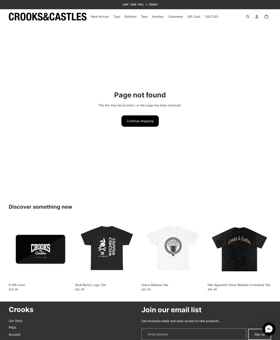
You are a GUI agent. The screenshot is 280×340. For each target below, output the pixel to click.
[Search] (247, 16)
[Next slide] (264, 249)
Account (15, 334)
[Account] (257, 16)
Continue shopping (140, 121)
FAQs (12, 328)
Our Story (16, 321)
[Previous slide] (214, 249)
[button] (269, 329)
